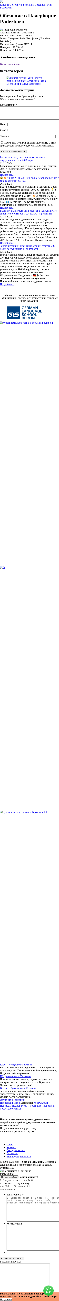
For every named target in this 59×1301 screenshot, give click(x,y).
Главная (4, 4)
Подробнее (6, 1299)
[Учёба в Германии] (1, 1)
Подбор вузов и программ (26, 1105)
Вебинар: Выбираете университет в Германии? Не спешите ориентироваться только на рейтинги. (28, 212)
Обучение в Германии (22, 4)
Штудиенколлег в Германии (15, 1076)
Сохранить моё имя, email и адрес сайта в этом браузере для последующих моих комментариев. (28, 144)
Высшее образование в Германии (18, 1088)
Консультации (41, 1102)
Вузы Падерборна (10, 64)
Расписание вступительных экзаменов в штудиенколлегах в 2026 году (22, 158)
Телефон (5, 136)
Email (4, 130)
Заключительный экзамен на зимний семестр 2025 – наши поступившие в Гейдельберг (29, 247)
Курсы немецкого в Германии (16, 1064)
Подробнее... (7, 174)
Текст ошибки (15, 1194)
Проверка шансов (10, 1102)
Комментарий (8, 104)
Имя (3, 124)
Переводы (5, 1105)
